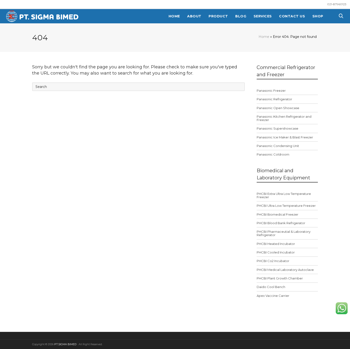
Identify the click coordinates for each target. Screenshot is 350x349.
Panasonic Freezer (271, 90)
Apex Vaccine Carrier (273, 296)
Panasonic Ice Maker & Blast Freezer (285, 137)
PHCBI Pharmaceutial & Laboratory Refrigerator (283, 233)
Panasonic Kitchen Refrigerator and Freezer (284, 118)
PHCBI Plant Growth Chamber (280, 278)
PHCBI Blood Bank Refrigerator (281, 223)
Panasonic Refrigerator (274, 99)
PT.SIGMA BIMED (65, 344)
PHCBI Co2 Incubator (273, 261)
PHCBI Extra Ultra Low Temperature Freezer (284, 195)
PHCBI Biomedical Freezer (277, 214)
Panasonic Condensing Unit (278, 146)
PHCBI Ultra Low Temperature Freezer (286, 205)
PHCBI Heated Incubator (276, 244)
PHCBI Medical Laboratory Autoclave (285, 270)
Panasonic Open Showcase (278, 108)
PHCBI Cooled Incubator (276, 252)
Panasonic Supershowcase (277, 128)
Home (264, 37)
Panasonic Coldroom (273, 154)
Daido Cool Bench (271, 287)
